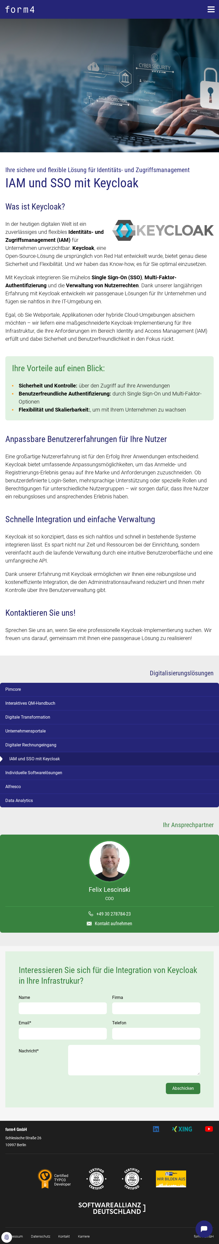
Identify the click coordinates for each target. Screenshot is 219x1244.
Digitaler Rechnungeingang (30, 744)
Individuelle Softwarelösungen (33, 772)
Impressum (14, 1236)
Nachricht (29, 1050)
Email (25, 1022)
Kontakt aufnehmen (113, 923)
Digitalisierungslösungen (182, 673)
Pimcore (13, 689)
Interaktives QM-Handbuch (30, 703)
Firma (117, 997)
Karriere (84, 1236)
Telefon (119, 1022)
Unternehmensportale (25, 731)
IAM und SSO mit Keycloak (34, 758)
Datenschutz (40, 1236)
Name (24, 997)
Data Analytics (19, 800)
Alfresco (13, 786)
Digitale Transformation (27, 717)
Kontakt (64, 1236)
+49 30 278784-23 (113, 914)
